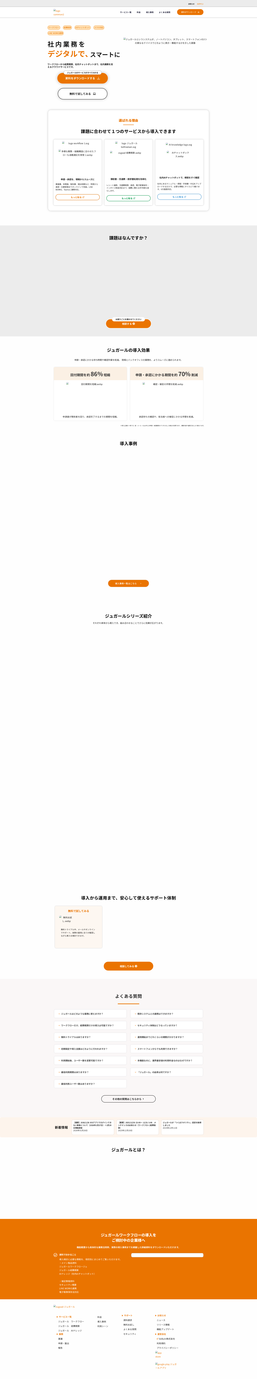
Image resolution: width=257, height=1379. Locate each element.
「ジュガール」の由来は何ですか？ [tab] (154, 1072)
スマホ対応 (98, 27)
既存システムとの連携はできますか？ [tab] (155, 1013)
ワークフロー (53, 27)
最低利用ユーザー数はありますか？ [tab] (78, 1083)
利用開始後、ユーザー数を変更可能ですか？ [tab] (82, 1060)
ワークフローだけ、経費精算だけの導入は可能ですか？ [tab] (87, 1025)
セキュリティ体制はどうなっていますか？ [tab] (157, 1025)
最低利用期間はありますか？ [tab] (75, 1072)
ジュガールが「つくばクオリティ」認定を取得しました (182, 1123)
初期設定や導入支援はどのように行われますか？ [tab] (84, 1048)
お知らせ (191, 4)
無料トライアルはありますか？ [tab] (76, 1037)
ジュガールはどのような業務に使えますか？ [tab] (82, 1013)
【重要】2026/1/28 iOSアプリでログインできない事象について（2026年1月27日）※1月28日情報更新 (92, 1125)
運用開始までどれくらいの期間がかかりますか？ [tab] (160, 1037)
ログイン (200, 4)
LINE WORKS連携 (55, 33)
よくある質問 (164, 12)
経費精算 (67, 27)
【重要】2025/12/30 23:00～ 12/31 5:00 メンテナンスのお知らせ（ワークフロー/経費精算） (137, 1125)
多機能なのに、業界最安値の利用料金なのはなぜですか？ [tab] (164, 1060)
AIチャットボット (82, 27)
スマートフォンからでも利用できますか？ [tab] (157, 1048)
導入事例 (150, 12)
